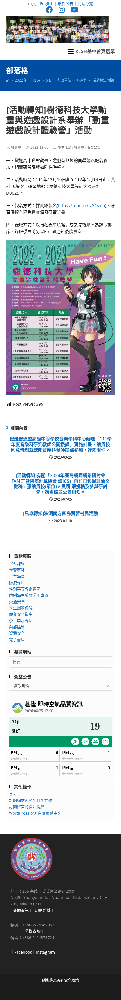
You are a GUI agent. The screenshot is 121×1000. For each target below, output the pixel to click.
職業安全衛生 (21, 614)
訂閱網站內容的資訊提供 (30, 800)
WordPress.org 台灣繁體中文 (35, 813)
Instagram (45, 952)
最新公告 (65, 3)
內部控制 (17, 627)
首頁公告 (93, 147)
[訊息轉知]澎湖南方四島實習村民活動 (60, 513)
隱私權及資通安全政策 (60, 980)
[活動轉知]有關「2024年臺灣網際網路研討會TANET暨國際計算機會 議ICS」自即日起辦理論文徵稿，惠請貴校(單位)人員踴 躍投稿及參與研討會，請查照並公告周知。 (61, 484)
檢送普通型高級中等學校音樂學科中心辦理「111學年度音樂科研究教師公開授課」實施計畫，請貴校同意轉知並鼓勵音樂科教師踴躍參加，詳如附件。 (61, 444)
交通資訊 (21, 910)
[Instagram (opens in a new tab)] (62, 9)
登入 (13, 794)
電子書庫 (17, 639)
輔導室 (16, 147)
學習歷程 (17, 570)
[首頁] (8, 80)
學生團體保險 (21, 608)
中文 (32, 3)
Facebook (23, 952)
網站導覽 (85, 3)
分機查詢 (33, 931)
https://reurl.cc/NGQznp (81, 205)
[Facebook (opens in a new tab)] (49, 9)
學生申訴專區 (21, 620)
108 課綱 (17, 563)
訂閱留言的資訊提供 (26, 806)
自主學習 (17, 576)
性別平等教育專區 (25, 589)
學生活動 (64, 147)
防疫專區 (17, 582)
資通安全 (17, 633)
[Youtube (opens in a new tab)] (73, 9)
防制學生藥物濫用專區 (28, 595)
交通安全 (17, 601)
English (47, 3)
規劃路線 (43, 910)
